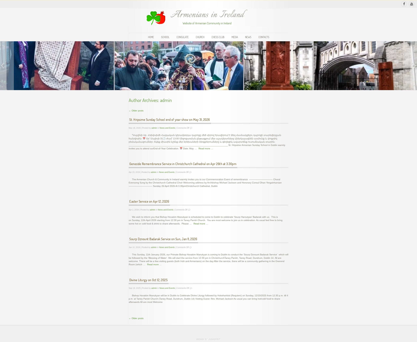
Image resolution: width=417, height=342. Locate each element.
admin (166, 100)
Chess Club (218, 37)
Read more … (206, 148)
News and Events (167, 128)
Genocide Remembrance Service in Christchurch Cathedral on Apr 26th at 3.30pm (182, 164)
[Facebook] (403, 4)
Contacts (264, 37)
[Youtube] (411, 4)
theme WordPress (208, 339)
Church (200, 37)
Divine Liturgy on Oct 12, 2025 (148, 280)
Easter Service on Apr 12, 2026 (149, 201)
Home (151, 37)
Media (235, 37)
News (248, 37)
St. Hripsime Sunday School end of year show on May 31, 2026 (169, 119)
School (165, 37)
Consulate (183, 37)
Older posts (136, 110)
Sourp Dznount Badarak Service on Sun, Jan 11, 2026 (163, 239)
